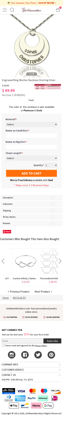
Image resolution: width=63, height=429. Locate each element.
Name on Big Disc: (16, 141)
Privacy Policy (41, 345)
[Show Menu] (5, 9)
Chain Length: (14, 153)
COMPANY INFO (10, 364)
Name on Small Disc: (17, 130)
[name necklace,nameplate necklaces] (31, 9)
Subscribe (52, 341)
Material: (11, 119)
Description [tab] (8, 197)
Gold (39, 110)
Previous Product (19, 291)
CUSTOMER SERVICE (13, 369)
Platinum (29, 110)
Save (8, 231)
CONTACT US (9, 375)
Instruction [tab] (8, 204)
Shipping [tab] (7, 210)
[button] (3, 261)
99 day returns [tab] (9, 217)
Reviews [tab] (6, 223)
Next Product (43, 291)
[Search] (12, 9)
